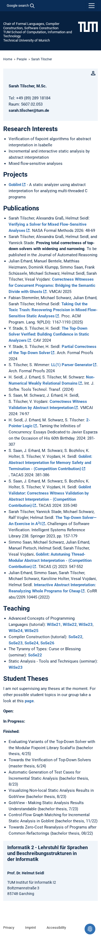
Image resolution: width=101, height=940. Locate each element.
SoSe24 (32, 643)
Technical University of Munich (26, 40)
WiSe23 (86, 624)
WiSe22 (70, 624)
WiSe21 (54, 624)
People (22, 59)
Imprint (30, 928)
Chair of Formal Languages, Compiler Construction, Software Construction (31, 26)
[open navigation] (91, 5)
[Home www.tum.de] (88, 26)
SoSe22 (75, 636)
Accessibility (56, 928)
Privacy (8, 928)
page (29, 701)
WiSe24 (16, 630)
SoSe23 (16, 643)
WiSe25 (32, 630)
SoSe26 (47, 643)
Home (7, 59)
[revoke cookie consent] (90, 929)
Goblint (15, 184)
